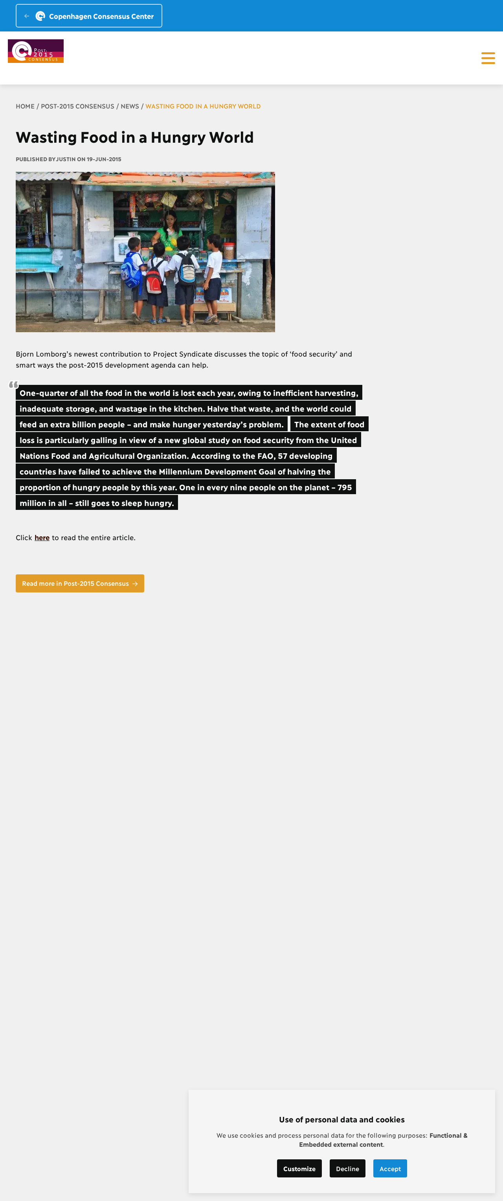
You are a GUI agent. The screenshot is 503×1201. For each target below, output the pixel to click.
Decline (347, 1168)
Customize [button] (299, 1168)
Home (25, 105)
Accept (390, 1168)
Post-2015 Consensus (77, 105)
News (130, 105)
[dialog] (342, 1141)
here (42, 537)
